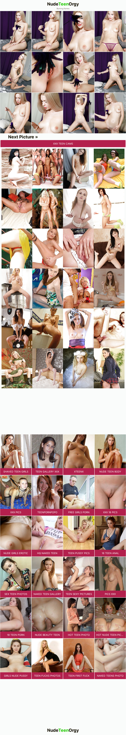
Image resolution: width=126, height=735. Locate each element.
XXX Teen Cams (63, 143)
